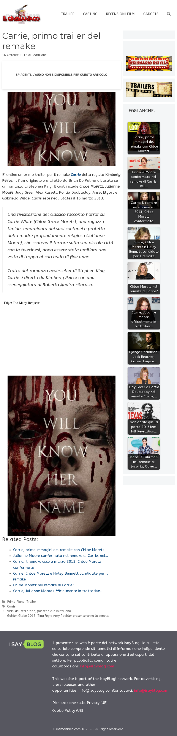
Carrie (11, 606)
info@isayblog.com (97, 666)
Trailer (67, 14)
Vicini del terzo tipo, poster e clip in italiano (39, 611)
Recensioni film (120, 14)
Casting (90, 14)
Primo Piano (16, 602)
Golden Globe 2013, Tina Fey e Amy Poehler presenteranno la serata (58, 616)
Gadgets (150, 14)
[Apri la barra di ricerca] (169, 14)
